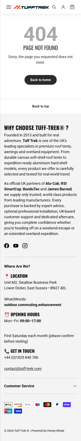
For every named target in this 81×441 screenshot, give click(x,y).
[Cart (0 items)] (72, 7)
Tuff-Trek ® (21, 430)
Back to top (40, 106)
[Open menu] (8, 7)
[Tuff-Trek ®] (31, 7)
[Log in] (63, 7)
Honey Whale (55, 430)
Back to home (40, 80)
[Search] (54, 7)
